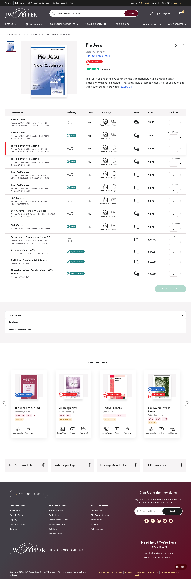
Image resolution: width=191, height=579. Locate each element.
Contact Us (146, 3)
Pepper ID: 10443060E (20, 188)
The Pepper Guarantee (101, 515)
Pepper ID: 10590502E (20, 136)
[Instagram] (159, 521)
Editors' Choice (55, 510)
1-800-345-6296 (158, 546)
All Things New (68, 408)
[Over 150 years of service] (29, 494)
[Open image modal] (49, 71)
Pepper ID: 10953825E (20, 228)
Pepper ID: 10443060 (20, 175)
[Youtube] (165, 521)
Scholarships (97, 529)
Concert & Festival (33, 34)
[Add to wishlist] (175, 46)
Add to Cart (170, 288)
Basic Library (54, 515)
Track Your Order (17, 524)
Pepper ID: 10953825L (20, 214)
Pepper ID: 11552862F (20, 277)
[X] (153, 521)
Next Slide (187, 403)
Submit (172, 511)
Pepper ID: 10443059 (20, 149)
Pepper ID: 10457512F (20, 253)
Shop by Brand (55, 533)
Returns (13, 529)
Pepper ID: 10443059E (20, 162)
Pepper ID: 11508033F (20, 263)
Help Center (15, 510)
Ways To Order (16, 515)
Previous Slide (4, 403)
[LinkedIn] (171, 521)
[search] (53, 14)
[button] (12, 24)
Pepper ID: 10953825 (20, 201)
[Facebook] (146, 521)
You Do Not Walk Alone (159, 409)
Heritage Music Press (98, 55)
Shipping (13, 519)
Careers (94, 524)
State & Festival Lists (58, 519)
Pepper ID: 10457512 (20, 240)
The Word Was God (27, 408)
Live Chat (177, 3)
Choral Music (17, 34)
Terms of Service (105, 572)
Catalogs (53, 529)
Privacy (119, 572)
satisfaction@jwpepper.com (158, 553)
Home (7, 34)
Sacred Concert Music (52, 34)
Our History (96, 510)
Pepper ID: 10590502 (20, 123)
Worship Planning (57, 524)
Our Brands (96, 519)
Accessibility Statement (135, 572)
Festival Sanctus (113, 408)
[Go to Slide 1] (11, 46)
